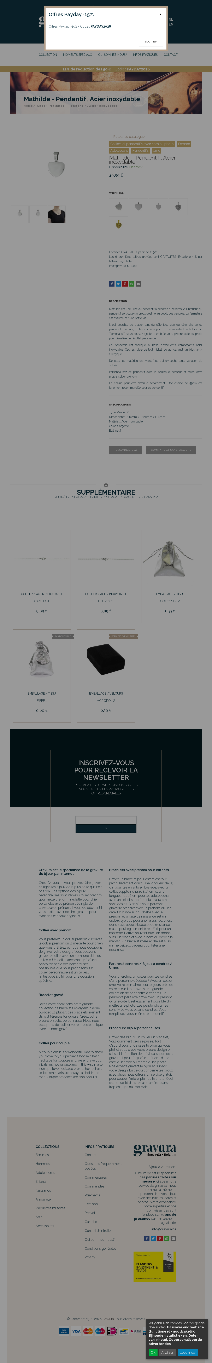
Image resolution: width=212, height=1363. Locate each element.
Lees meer (188, 1353)
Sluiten (151, 41)
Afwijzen (167, 1353)
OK (153, 1353)
